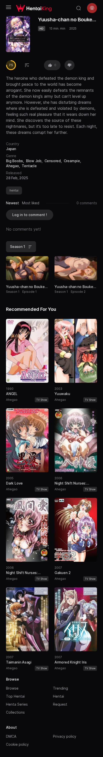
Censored (52, 161)
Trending (60, 688)
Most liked (30, 203)
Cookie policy (17, 744)
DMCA (11, 736)
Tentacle (29, 166)
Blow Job (34, 161)
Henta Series (17, 704)
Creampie (72, 161)
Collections (15, 712)
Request (60, 704)
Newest (12, 203)
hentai (14, 190)
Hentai (58, 696)
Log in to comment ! (29, 215)
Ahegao (12, 166)
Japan (11, 149)
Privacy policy (64, 736)
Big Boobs (14, 161)
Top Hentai (15, 696)
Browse (12, 688)
